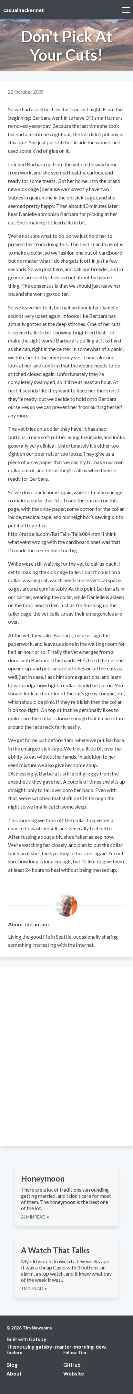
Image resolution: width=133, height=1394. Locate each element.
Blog (11, 1365)
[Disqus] (66, 1056)
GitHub (72, 1365)
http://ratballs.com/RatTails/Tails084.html (55, 534)
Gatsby (37, 1339)
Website (73, 1373)
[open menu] (126, 9)
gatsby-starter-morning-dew (71, 1346)
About (14, 1373)
